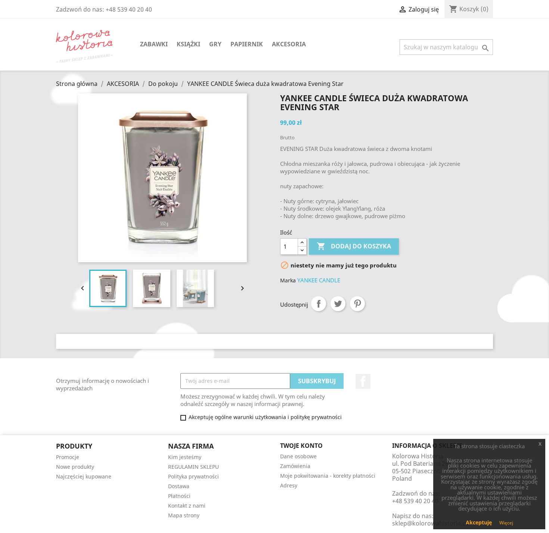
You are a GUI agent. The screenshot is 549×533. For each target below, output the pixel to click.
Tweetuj (338, 303)
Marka (288, 280)
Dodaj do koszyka (354, 246)
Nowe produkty (75, 466)
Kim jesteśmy (184, 457)
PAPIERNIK (246, 44)
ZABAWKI (154, 44)
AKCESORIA (289, 44)
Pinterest (357, 303)
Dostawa (178, 486)
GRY (215, 44)
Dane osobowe (298, 456)
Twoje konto (301, 445)
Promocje (67, 457)
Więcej (506, 523)
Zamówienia (295, 466)
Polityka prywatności (193, 476)
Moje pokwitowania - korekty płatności (327, 475)
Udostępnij (318, 303)
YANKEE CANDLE (318, 280)
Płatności (179, 495)
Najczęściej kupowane (83, 476)
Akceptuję (479, 522)
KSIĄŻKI (188, 44)
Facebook (363, 381)
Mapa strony (183, 515)
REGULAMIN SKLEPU (193, 466)
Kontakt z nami (186, 505)
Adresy (288, 485)
